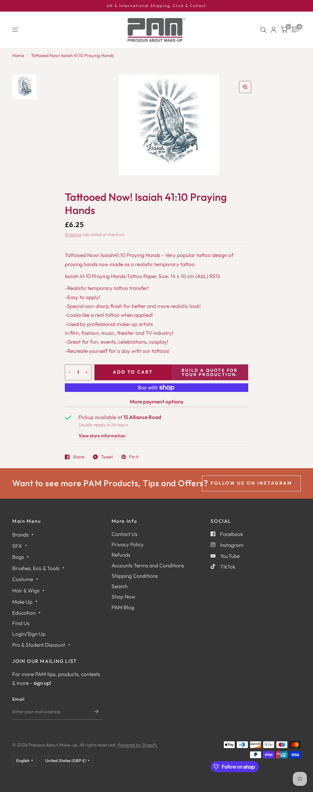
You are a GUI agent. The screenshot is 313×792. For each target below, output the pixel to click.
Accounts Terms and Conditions (148, 565)
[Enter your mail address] (96, 712)
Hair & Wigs (25, 590)
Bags (18, 557)
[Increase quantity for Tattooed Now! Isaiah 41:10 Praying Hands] (86, 372)
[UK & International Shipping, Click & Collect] (156, 5)
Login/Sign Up (29, 634)
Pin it (133, 456)
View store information (102, 436)
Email (18, 699)
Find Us (20, 623)
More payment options (156, 401)
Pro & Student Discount (38, 645)
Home (18, 55)
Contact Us (124, 534)
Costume (22, 579)
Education (23, 612)
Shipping (73, 234)
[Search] (263, 30)
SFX (17, 546)
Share (78, 456)
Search (119, 586)
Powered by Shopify (137, 745)
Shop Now (123, 596)
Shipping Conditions (135, 576)
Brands (20, 534)
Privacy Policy (128, 544)
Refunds (121, 555)
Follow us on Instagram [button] (251, 483)
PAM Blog (123, 607)
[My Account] (273, 30)
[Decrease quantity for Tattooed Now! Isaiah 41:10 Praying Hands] (69, 372)
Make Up (22, 602)
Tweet (107, 456)
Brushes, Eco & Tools (35, 568)
